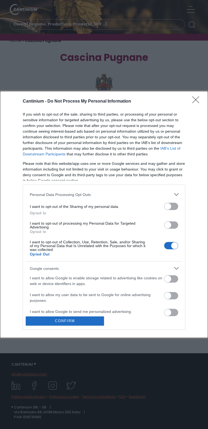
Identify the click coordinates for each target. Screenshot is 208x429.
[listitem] (104, 194)
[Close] (197, 101)
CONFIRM (65, 321)
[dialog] (104, 214)
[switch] (171, 206)
